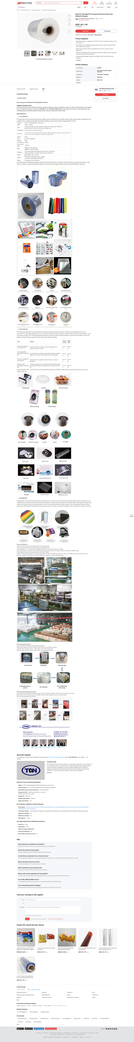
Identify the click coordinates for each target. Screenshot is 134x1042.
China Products (46, 1032)
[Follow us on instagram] (110, 1028)
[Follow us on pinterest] (114, 1028)
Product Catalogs (36, 989)
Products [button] (39, 3)
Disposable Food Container (73, 997)
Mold (93, 992)
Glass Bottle (36, 807)
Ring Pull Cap (29, 807)
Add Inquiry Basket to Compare (44, 59)
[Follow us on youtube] (112, 1028)
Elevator (94, 997)
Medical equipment (46, 995)
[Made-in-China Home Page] (24, 2)
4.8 (101, 90)
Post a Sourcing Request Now (55, 919)
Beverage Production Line (51, 807)
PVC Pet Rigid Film (31, 808)
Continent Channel (83, 1032)
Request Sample (98, 34)
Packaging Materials (35, 10)
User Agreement (75, 1037)
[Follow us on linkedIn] (116, 1028)
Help (92, 7)
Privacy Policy (88, 1037)
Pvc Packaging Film (67, 1018)
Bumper (68, 995)
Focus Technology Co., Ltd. (57, 1037)
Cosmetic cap (95, 995)
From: (23, 899)
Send (27, 919)
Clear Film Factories (55, 1018)
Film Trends (28, 1021)
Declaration (81, 1037)
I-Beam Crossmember (81, 807)
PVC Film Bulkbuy (37, 1021)
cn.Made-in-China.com (80, 1034)
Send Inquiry (85, 31)
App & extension (100, 7)
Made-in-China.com (61, 1034)
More (18, 1024)
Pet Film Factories (33, 1018)
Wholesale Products (67, 1032)
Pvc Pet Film (94, 1018)
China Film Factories (22, 1018)
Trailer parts (69, 992)
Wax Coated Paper (34, 1012)
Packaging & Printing (25, 10)
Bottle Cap (67, 807)
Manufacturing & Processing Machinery (25, 995)
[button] (81, 2)
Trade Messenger (38, 1028)
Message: (22, 907)
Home (18, 10)
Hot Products (38, 1032)
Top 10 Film (20, 1021)
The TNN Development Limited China (86, 18)
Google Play (28, 1028)
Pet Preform (42, 807)
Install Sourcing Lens (51, 1028)
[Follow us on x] (108, 1028)
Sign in (115, 3)
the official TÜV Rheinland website (57, 757)
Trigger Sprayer (60, 807)
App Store (20, 1028)
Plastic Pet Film (77, 1018)
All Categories (22, 7)
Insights (96, 1032)
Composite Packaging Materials (49, 10)
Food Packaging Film (22, 1012)
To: (23, 903)
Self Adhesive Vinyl (45, 1012)
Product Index (90, 1032)
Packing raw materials (21, 992)
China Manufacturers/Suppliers (56, 1032)
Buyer (85, 7)
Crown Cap (72, 807)
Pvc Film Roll (86, 1018)
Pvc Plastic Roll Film (104, 1018)
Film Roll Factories (44, 1018)
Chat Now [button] (108, 31)
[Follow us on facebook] (106, 1028)
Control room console (46, 997)
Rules (116, 7)
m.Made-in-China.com (70, 1034)
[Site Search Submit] (85, 2)
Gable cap (19, 997)
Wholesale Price (75, 1032)
